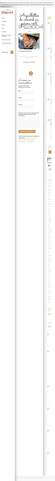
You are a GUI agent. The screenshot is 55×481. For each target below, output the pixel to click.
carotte (49, 201)
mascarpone (49, 243)
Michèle (30, 57)
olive (49, 252)
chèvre (49, 213)
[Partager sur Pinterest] (31, 66)
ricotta (49, 284)
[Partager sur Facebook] (20, 66)
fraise (49, 227)
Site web (20, 104)
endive (49, 222)
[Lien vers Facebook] (3, 47)
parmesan (49, 257)
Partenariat (49, 260)
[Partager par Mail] (38, 66)
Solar (49, 289)
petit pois (49, 263)
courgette (49, 220)
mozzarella (49, 245)
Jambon (49, 238)
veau (49, 294)
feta (49, 224)
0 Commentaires (33, 56)
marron (49, 241)
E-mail (20, 97)
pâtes (49, 282)
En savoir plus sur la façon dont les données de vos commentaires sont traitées (27, 140)
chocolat (49, 206)
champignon (49, 204)
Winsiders (44, 477)
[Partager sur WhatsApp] (27, 66)
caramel (49, 199)
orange (49, 255)
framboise (49, 229)
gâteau (49, 236)
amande (49, 183)
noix (49, 250)
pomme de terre (49, 273)
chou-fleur (49, 209)
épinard (49, 298)
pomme (49, 269)
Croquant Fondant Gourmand (29, 477)
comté (49, 217)
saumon (49, 287)
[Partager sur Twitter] (24, 66)
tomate (49, 291)
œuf (49, 301)
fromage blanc (49, 233)
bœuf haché (49, 193)
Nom (19, 90)
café (49, 196)
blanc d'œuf (49, 189)
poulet (49, 279)
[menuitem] (7, 18)
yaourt (49, 296)
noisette (49, 248)
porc (49, 277)
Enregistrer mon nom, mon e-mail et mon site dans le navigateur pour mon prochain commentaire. (28, 114)
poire (49, 266)
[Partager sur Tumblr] (34, 66)
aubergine (49, 186)
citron (49, 215)
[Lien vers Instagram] (11, 47)
